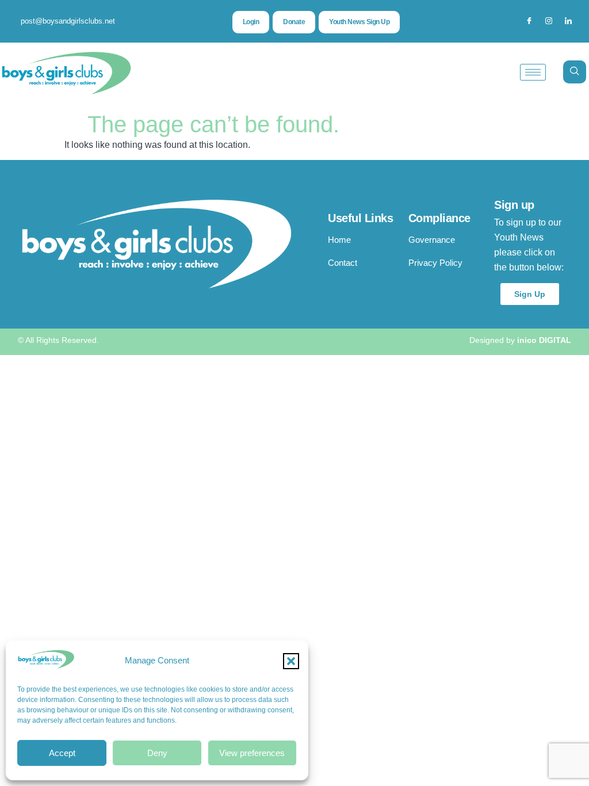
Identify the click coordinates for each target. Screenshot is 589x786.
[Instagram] (548, 21)
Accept (62, 753)
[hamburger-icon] (533, 72)
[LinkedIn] (568, 21)
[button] (291, 661)
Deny (157, 753)
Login (251, 22)
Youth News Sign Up (359, 22)
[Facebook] (529, 21)
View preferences (252, 753)
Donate (294, 22)
